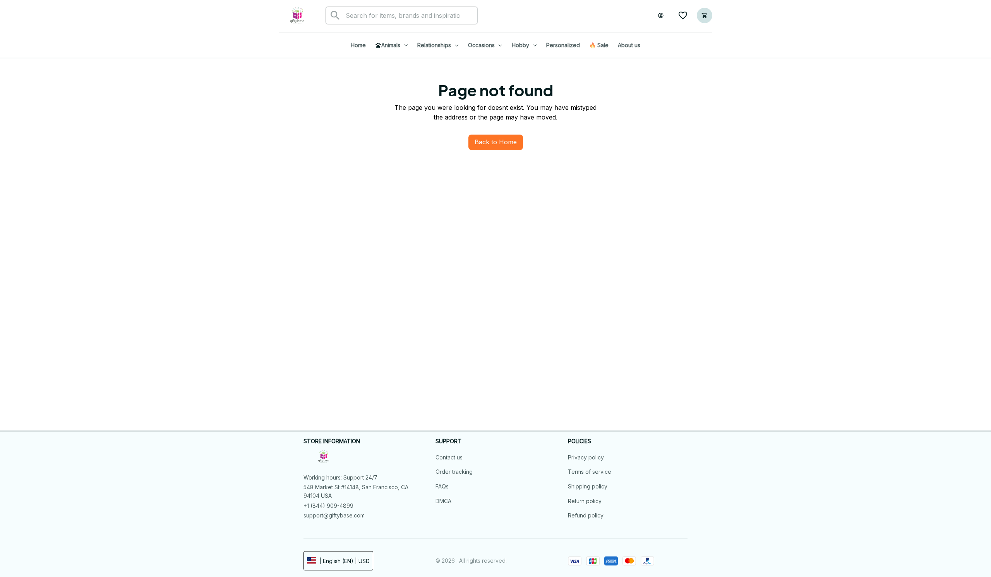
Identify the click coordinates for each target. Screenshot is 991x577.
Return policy (585, 501)
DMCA (443, 501)
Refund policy (586, 515)
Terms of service (589, 471)
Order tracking (454, 471)
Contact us (449, 457)
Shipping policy (587, 486)
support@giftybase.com (334, 515)
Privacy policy (586, 457)
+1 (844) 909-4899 (328, 505)
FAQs (442, 486)
